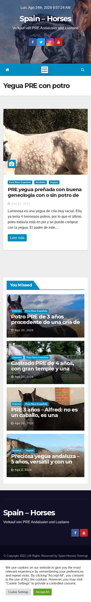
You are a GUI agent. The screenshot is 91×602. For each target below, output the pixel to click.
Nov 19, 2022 (20, 203)
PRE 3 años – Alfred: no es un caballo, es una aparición (44, 415)
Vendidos (41, 182)
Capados (17, 357)
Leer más (17, 238)
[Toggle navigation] (44, 69)
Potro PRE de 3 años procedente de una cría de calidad (45, 322)
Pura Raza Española (20, 182)
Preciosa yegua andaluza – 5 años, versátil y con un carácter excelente (45, 461)
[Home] (7, 70)
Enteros (16, 311)
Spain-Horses (67, 555)
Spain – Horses (45, 18)
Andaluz (16, 450)
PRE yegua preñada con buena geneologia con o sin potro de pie (45, 195)
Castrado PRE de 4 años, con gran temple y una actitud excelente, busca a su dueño (45, 371)
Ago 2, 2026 (23, 469)
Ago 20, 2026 (24, 330)
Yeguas (54, 182)
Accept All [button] (42, 592)
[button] (83, 69)
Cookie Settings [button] (18, 592)
